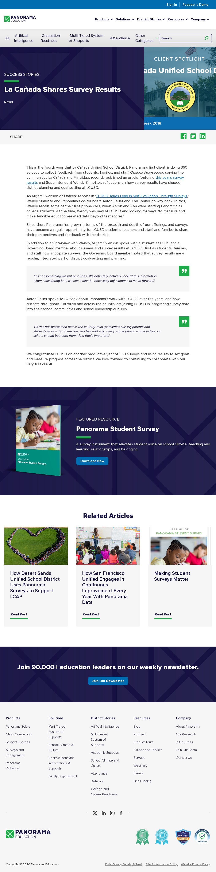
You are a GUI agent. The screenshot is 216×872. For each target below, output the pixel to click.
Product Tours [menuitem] (144, 742)
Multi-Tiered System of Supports (86, 38)
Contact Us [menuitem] (184, 758)
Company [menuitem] (183, 718)
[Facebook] (121, 813)
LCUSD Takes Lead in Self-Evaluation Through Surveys (141, 196)
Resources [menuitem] (142, 718)
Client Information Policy (162, 864)
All (7, 38)
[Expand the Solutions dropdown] (134, 19)
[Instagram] (112, 813)
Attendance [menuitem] (99, 773)
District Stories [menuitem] (103, 718)
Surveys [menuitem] (139, 758)
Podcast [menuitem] (139, 734)
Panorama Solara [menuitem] (18, 726)
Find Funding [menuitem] (142, 781)
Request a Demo (195, 5)
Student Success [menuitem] (18, 742)
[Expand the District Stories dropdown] (164, 19)
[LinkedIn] (103, 813)
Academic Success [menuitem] (105, 753)
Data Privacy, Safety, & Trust (123, 864)
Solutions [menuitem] (56, 718)
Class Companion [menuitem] (19, 734)
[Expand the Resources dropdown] (187, 19)
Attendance (120, 38)
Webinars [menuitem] (140, 765)
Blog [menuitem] (137, 726)
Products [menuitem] (13, 718)
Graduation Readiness (50, 38)
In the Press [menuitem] (184, 742)
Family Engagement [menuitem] (63, 776)
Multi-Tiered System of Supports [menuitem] (57, 731)
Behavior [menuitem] (97, 781)
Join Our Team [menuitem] (186, 750)
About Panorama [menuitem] (188, 726)
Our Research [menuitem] (186, 734)
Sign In (171, 5)
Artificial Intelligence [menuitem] (105, 726)
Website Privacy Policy (195, 864)
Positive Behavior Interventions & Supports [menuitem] (61, 763)
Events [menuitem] (138, 773)
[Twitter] (95, 813)
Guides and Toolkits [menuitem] (148, 750)
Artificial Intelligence (23, 38)
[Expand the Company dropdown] (209, 19)
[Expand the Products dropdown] (112, 19)
